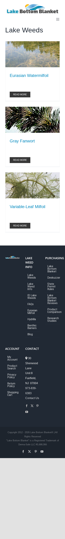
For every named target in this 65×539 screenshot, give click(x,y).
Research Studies (52, 319)
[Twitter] (32, 405)
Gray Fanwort (22, 141)
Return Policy (11, 385)
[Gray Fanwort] (32, 120)
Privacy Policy (11, 376)
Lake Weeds (31, 276)
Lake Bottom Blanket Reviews (52, 299)
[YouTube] (26, 411)
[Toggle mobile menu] (58, 19)
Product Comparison (52, 310)
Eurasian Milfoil (32, 311)
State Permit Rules (51, 287)
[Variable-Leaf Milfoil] (32, 185)
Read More (20, 94)
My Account (12, 358)
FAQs (30, 304)
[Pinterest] (37, 405)
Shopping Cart (12, 393)
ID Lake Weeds (32, 296)
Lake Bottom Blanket (52, 269)
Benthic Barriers (32, 327)
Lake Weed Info (30, 287)
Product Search (12, 367)
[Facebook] (26, 405)
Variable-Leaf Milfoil (27, 206)
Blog (30, 334)
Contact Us (32, 398)
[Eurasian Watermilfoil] (32, 54)
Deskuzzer (52, 278)
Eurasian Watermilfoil (29, 75)
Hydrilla (31, 319)
